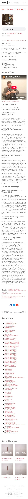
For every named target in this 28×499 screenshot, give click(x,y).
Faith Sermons (7, 378)
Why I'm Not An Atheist (10, 433)
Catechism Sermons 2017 (10, 354)
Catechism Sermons (9, 339)
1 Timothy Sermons (9, 324)
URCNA (11, 494)
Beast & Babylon (6, 477)
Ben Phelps (7, 337)
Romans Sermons (8, 420)
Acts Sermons (7, 332)
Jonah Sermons (8, 395)
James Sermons (8, 391)
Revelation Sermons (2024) (10, 419)
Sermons (21, 486)
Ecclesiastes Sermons (9, 372)
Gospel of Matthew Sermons (11, 385)
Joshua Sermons (8, 397)
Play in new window (11, 33)
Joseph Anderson (8, 396)
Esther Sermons (8, 376)
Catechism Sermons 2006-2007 (11, 342)
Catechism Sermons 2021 (10, 360)
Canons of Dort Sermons (10, 338)
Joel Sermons (7, 393)
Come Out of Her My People (6, 459)
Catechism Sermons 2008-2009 (11, 343)
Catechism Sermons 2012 (10, 347)
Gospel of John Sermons (10, 383)
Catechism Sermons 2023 (10, 362)
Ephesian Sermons (8, 374)
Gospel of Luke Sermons (10, 384)
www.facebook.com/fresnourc (17, 290)
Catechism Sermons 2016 (10, 353)
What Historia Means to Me (11, 431)
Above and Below (8, 331)
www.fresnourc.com (14, 289)
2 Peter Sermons (8, 327)
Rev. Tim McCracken (9, 416)
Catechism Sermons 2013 (10, 349)
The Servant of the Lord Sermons (12, 427)
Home (5, 486)
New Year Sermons (9, 401)
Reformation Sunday (9, 405)
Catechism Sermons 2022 (10, 361)
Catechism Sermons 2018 (10, 355)
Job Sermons (7, 392)
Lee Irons (6, 400)
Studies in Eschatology (9, 422)
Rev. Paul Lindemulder (9, 414)
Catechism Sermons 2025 (10, 364)
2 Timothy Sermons (9, 328)
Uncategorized (7, 430)
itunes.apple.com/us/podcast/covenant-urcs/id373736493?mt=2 (13, 297)
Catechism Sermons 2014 (10, 350)
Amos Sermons (8, 334)
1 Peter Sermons (8, 322)
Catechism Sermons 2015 (10, 351)
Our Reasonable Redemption (19, 459)
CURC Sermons (8, 368)
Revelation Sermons (9, 418)
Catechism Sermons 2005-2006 (11, 341)
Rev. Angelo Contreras (9, 408)
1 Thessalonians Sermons (10, 323)
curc (4, 2)
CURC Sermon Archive (10, 366)
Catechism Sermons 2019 (10, 357)
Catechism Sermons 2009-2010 (11, 345)
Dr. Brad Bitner (8, 369)
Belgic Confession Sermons (11, 335)
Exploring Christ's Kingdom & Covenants (14, 377)
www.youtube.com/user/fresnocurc (11, 293)
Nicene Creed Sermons (9, 403)
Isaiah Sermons (8, 389)
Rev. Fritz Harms (8, 412)
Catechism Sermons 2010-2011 (11, 346)
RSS (8, 36)
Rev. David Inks (8, 411)
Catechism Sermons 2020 (10, 358)
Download (19, 33)
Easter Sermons (8, 370)
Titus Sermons (7, 428)
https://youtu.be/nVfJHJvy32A (10, 101)
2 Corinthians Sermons (9, 326)
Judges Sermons (8, 399)
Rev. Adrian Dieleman (9, 407)
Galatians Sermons (8, 380)
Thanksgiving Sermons (9, 423)
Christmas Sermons (9, 365)
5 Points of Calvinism (9, 330)
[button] (22, 2)
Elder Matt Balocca (9, 373)
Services (9, 489)
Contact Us (18, 489)
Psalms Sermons (8, 404)
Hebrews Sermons (8, 387)
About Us (13, 486)
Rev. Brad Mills (8, 410)
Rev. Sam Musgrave (9, 415)
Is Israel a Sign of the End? (10, 388)
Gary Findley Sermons (9, 381)
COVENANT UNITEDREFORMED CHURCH (13, 3)
